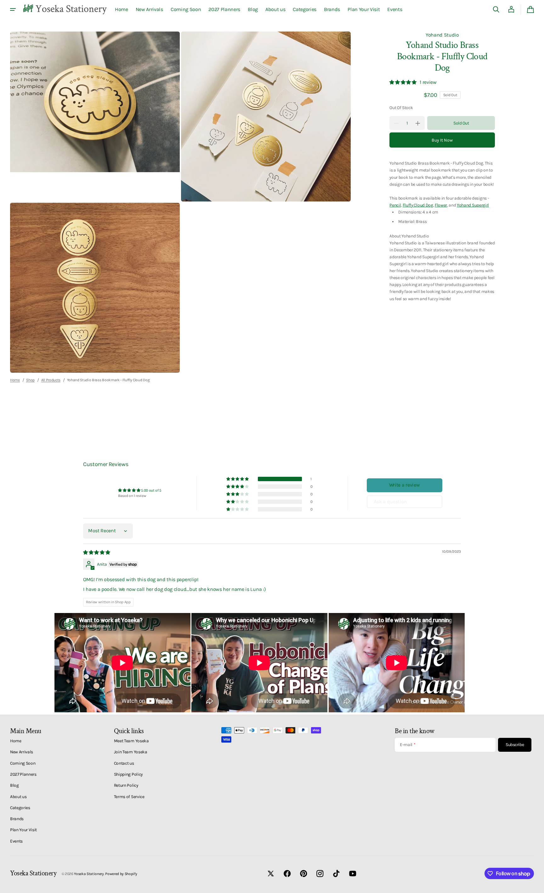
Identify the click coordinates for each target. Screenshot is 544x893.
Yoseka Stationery (89, 874)
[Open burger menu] (13, 9)
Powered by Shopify (121, 874)
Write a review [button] (404, 485)
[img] (97, 552)
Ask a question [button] (390, 502)
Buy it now (442, 140)
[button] (496, 9)
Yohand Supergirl (473, 204)
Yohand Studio (442, 35)
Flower (441, 204)
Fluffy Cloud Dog (418, 204)
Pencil (395, 204)
